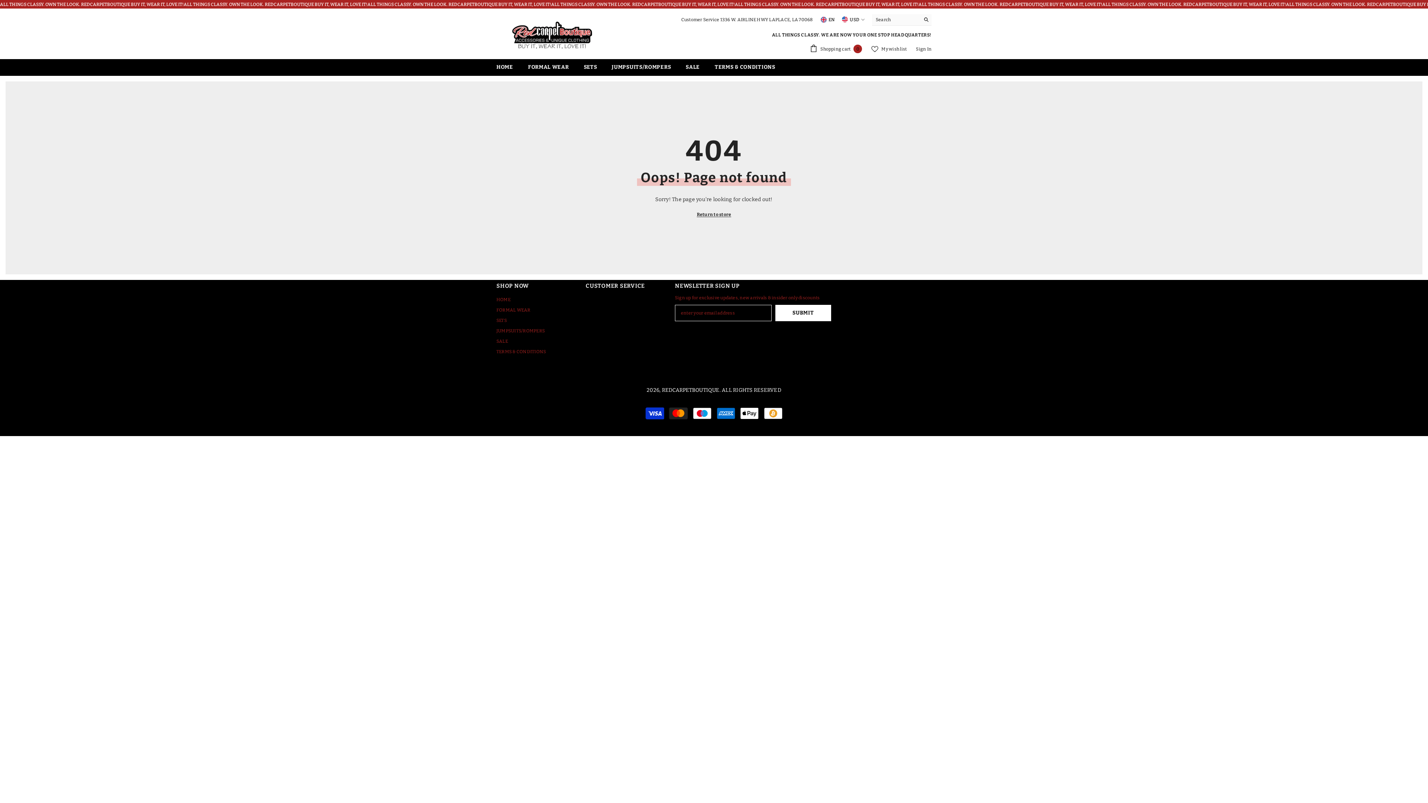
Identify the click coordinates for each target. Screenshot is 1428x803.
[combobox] (896, 19)
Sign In (924, 49)
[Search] (902, 20)
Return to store (714, 214)
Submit (803, 313)
